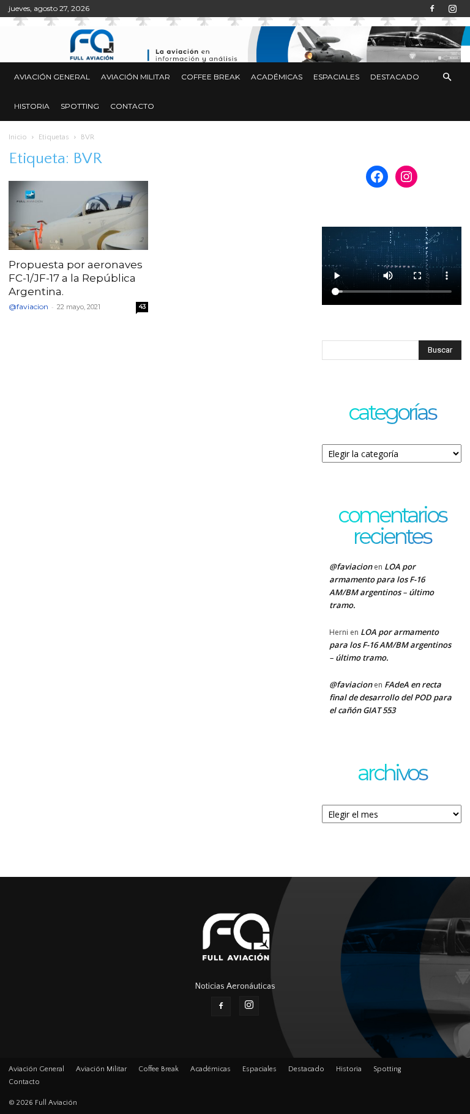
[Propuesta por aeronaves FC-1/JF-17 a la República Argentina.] (78, 215)
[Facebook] (432, 8)
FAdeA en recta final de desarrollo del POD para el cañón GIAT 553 (390, 697)
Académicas (276, 76)
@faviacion (28, 306)
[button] (446, 77)
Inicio (18, 137)
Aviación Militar (135, 76)
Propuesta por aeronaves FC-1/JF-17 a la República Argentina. (76, 278)
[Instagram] (452, 8)
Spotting (80, 106)
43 (142, 306)
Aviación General (52, 76)
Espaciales (336, 76)
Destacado (394, 76)
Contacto (132, 106)
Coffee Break (210, 76)
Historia (32, 106)
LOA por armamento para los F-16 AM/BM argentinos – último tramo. (390, 644)
